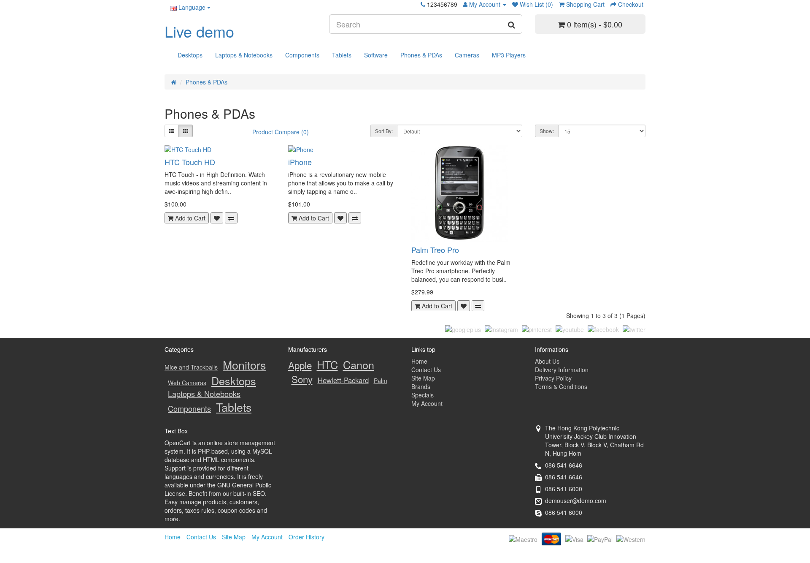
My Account (427, 403)
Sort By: (384, 130)
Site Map (423, 378)
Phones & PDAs (421, 55)
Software (376, 55)
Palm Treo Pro (435, 249)
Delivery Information (562, 369)
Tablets (341, 55)
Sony (302, 379)
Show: (547, 130)
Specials (422, 395)
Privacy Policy (553, 378)
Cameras (467, 55)
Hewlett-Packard (343, 380)
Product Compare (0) (280, 132)
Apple (300, 365)
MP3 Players (509, 55)
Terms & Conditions (561, 386)
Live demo (199, 31)
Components (302, 55)
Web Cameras (187, 382)
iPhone (300, 161)
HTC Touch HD (190, 161)
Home (419, 361)
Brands (420, 386)
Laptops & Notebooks (244, 55)
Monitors (244, 364)
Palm (380, 380)
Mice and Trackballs (191, 367)
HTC (327, 364)
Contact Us (426, 369)
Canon (358, 364)
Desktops (190, 55)
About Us (547, 361)
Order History (306, 537)
